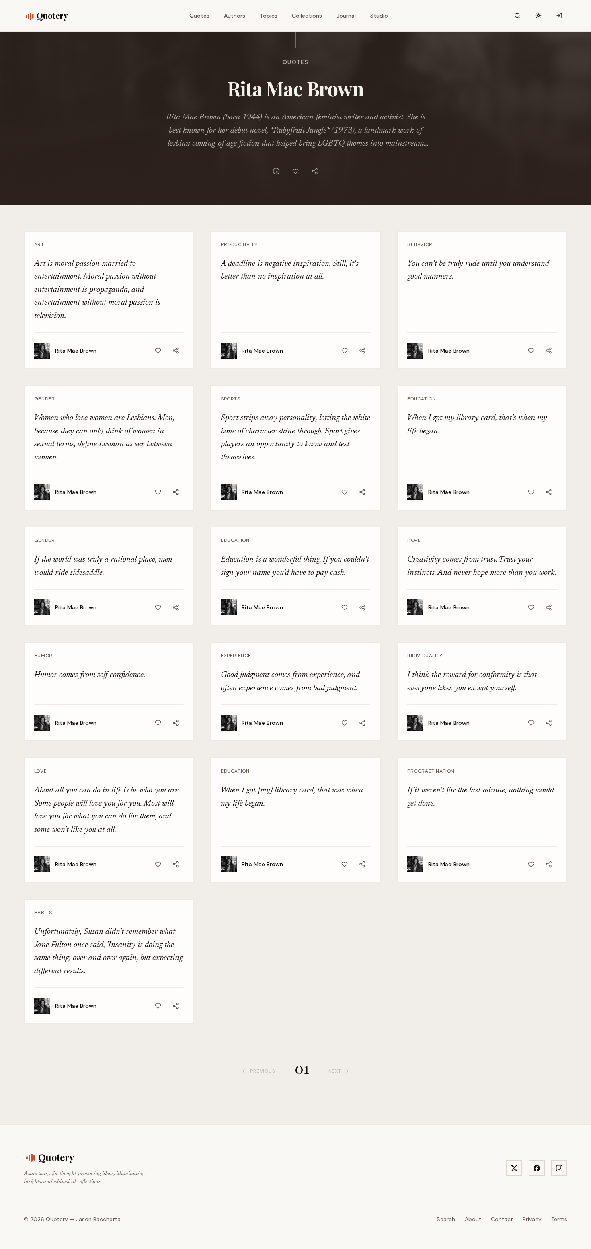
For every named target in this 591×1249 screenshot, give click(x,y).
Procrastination (430, 771)
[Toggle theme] (538, 16)
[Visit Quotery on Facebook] (537, 1168)
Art (39, 244)
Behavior (420, 244)
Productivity (239, 244)
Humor (43, 655)
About (473, 1219)
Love (40, 771)
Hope (414, 540)
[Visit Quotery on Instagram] (559, 1168)
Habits (43, 912)
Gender (44, 399)
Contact (502, 1219)
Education (421, 399)
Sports (230, 399)
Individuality (425, 655)
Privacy (532, 1219)
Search (446, 1219)
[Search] (517, 16)
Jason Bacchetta (98, 1219)
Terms (559, 1219)
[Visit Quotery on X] (514, 1168)
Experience (236, 655)
